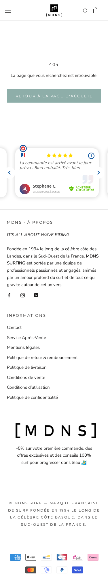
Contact (14, 327)
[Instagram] (22, 295)
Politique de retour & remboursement (42, 357)
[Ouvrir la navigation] (8, 10)
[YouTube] (36, 295)
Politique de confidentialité (32, 397)
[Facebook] (9, 295)
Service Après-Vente (26, 337)
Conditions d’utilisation (28, 387)
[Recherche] (85, 10)
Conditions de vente (26, 377)
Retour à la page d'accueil (54, 96)
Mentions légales (23, 347)
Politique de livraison (27, 367)
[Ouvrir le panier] (95, 10)
